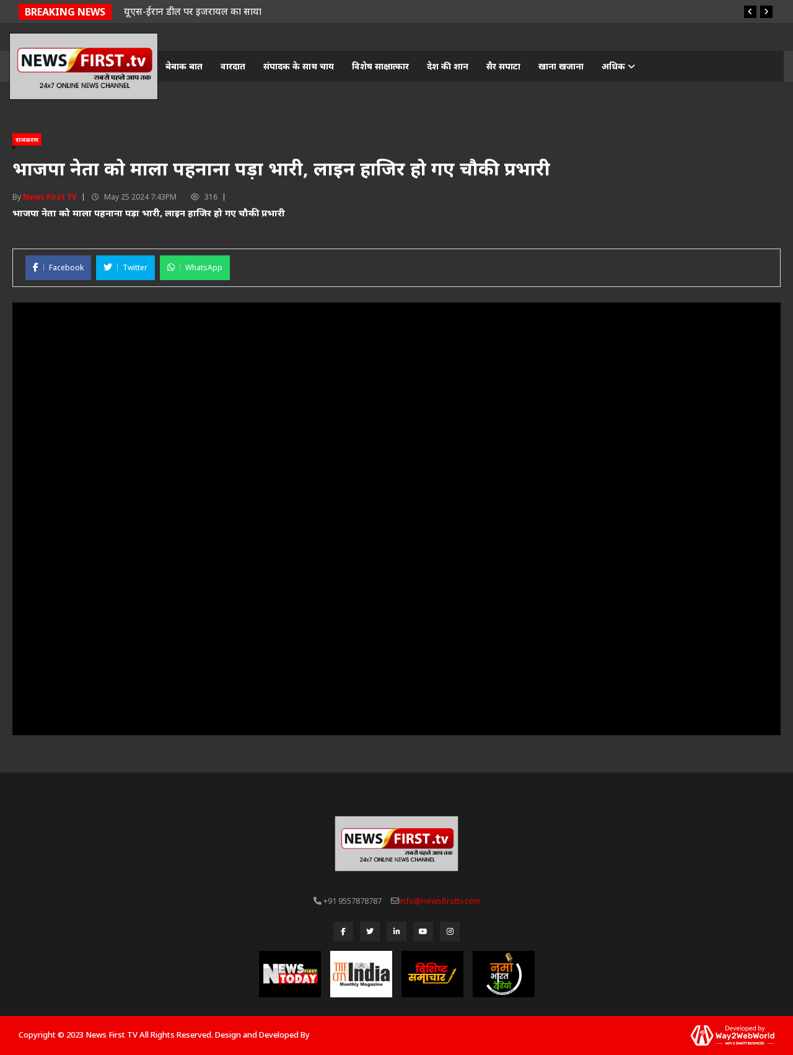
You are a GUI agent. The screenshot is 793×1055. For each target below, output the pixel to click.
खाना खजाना (561, 66)
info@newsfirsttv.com (439, 900)
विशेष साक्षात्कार (380, 66)
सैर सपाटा (503, 66)
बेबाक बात (184, 66)
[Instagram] (450, 932)
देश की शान (447, 66)
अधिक (615, 66)
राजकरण (26, 139)
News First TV (50, 197)
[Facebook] (343, 932)
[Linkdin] (396, 932)
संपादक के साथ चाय (298, 66)
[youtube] (423, 932)
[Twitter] (370, 932)
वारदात (233, 66)
